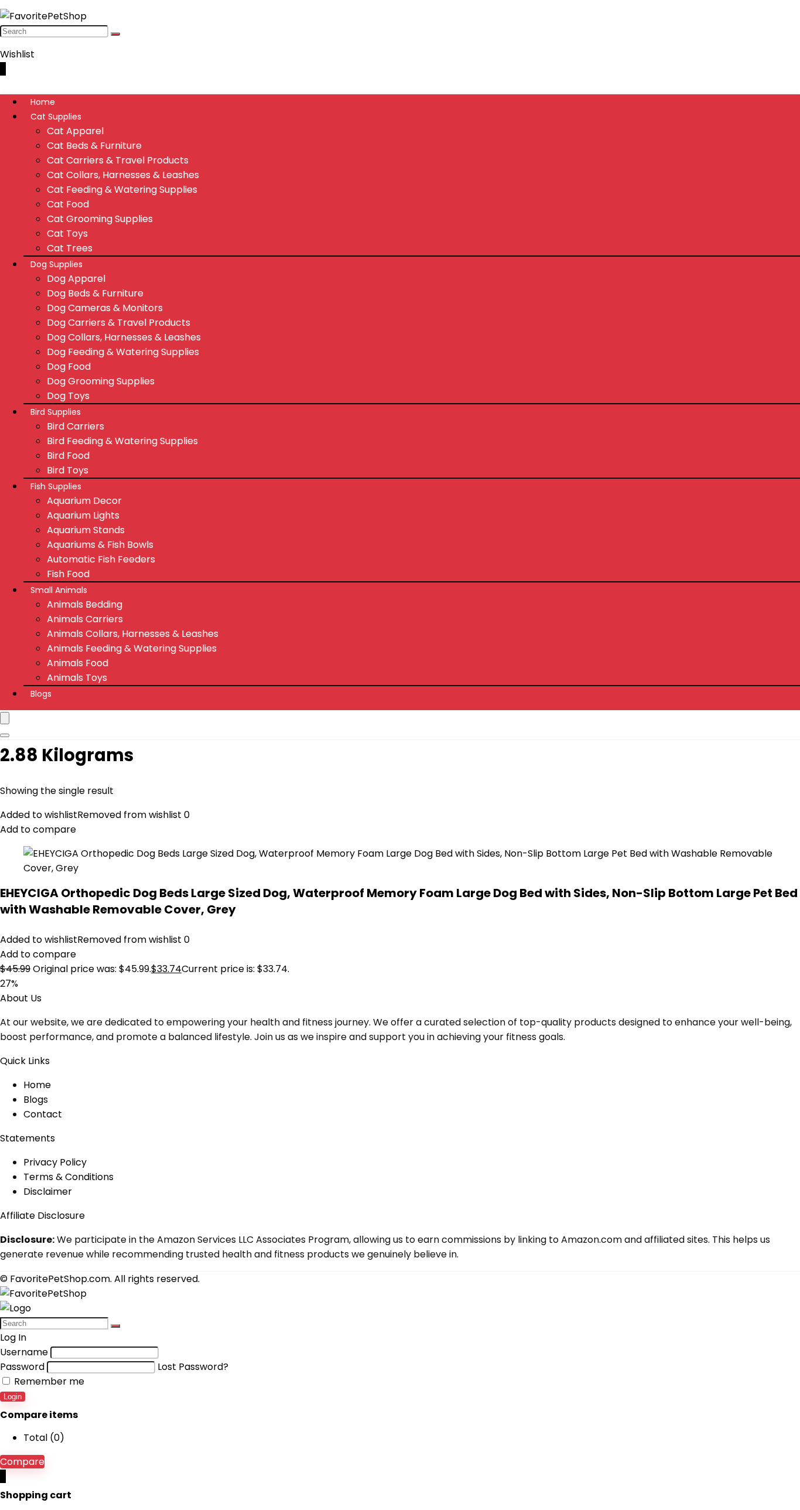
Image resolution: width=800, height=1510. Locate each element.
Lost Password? (193, 1366)
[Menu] (4, 718)
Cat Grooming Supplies (100, 219)
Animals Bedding (84, 604)
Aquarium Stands (86, 530)
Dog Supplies (56, 264)
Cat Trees (70, 248)
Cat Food (68, 204)
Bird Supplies (55, 412)
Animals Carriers (85, 619)
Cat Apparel (75, 131)
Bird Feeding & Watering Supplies (122, 441)
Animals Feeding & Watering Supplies (132, 648)
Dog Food (69, 366)
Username (24, 1352)
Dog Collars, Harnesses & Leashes (124, 337)
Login (13, 1396)
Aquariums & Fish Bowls (100, 544)
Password (22, 1366)
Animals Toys (77, 677)
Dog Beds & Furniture (95, 293)
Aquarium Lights (83, 515)
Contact (42, 1114)
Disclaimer (47, 1191)
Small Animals (58, 590)
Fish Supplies (55, 486)
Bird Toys (67, 470)
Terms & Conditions (68, 1177)
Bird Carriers (75, 426)
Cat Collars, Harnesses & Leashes (123, 175)
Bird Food (68, 455)
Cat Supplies (55, 116)
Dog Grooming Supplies (101, 381)
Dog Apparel (76, 278)
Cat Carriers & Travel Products (118, 160)
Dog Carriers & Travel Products (118, 322)
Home (42, 102)
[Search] (115, 34)
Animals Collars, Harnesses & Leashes (132, 633)
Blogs (41, 694)
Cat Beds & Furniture (94, 145)
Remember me (48, 1381)
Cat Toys (67, 233)
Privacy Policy (55, 1162)
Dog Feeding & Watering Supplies (123, 352)
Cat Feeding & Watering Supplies (122, 189)
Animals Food (77, 663)
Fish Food (68, 574)
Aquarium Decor (84, 500)
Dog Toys (68, 396)
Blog (33, 1099)
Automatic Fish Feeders (101, 559)
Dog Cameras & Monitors (105, 308)
